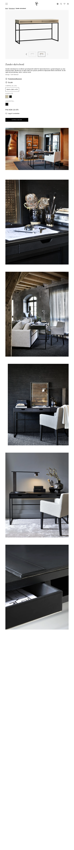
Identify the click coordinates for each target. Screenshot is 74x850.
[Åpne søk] (61, 4)
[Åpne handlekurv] (68, 4)
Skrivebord (12, 8)
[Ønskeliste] (64, 4)
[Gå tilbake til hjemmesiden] (37, 4)
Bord (6, 8)
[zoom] (37, 32)
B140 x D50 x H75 (12, 89)
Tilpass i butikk (17, 119)
